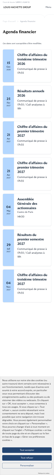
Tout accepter (27, 450)
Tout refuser (27, 458)
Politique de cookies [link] (43, 473)
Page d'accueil (9, 21)
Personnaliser (27, 465)
